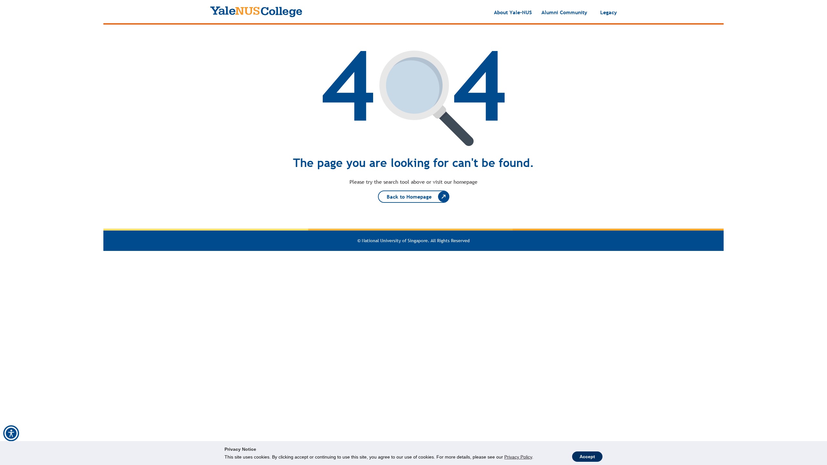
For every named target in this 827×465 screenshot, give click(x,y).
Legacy (608, 12)
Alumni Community (564, 12)
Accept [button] (587, 456)
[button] (11, 433)
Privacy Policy (518, 457)
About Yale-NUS (513, 12)
